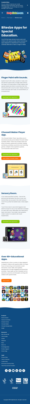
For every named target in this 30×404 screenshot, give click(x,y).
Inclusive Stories (5, 322)
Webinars (3, 340)
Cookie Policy (6, 7)
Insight (2, 328)
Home (3, 17)
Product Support (5, 349)
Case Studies (4, 336)
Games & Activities (5, 319)
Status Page (4, 351)
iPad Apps (9, 17)
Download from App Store (10, 97)
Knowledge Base (5, 347)
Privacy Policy (4, 357)
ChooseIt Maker (5, 324)
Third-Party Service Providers (8, 365)
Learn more (6, 280)
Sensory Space (4, 317)
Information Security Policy (7, 363)
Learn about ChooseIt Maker (10, 158)
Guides (3, 338)
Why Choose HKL (5, 334)
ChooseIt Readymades (6, 326)
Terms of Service (5, 359)
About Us (3, 345)
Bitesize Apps (18, 17)
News (2, 342)
